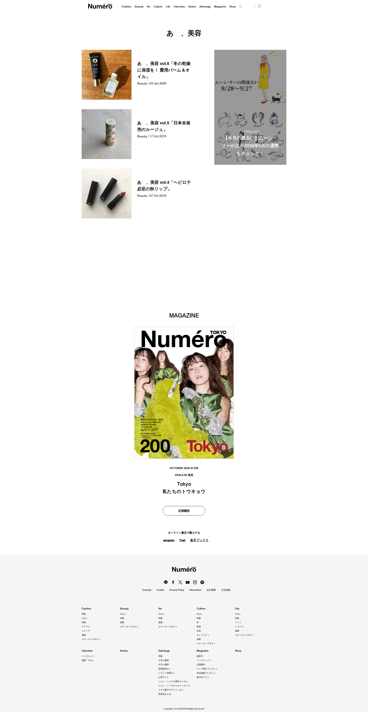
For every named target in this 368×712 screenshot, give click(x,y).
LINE (166, 582)
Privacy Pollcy (176, 589)
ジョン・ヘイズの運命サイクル (173, 681)
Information (195, 589)
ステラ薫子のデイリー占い (171, 689)
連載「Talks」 (88, 660)
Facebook (173, 582)
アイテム (86, 626)
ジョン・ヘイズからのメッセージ (174, 685)
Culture (158, 6)
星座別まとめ (164, 694)
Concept (146, 589)
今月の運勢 (163, 664)
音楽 (199, 630)
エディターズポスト (91, 639)
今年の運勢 (163, 660)
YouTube (188, 582)
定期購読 (184, 510)
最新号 (200, 656)
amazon (168, 540)
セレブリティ (203, 635)
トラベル (239, 626)
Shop (232, 6)
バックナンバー (204, 660)
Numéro (100, 6)
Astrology (205, 6)
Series (192, 6)
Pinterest (202, 582)
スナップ (86, 630)
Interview (179, 6)
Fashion (126, 6)
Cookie (160, 589)
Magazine (220, 6)
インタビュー (88, 656)
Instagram (195, 582)
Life (168, 6)
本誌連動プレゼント (206, 673)
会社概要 (211, 589)
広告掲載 (225, 589)
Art (148, 6)
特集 (84, 614)
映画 (199, 626)
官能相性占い (164, 668)
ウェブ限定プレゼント (207, 668)
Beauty (139, 6)
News (84, 618)
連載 (84, 635)
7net (182, 540)
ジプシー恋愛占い (166, 673)
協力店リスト (203, 677)
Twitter (180, 582)
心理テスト (163, 677)
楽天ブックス (199, 540)
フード (238, 622)
